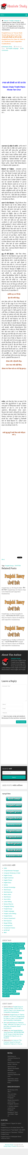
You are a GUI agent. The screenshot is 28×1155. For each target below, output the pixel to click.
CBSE (5, 868)
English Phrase (8, 880)
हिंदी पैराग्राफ (6, 991)
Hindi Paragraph (7, 974)
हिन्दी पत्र (13, 991)
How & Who (7, 899)
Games (6, 885)
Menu (2, 15)
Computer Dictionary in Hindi (12, 873)
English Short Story (8, 965)
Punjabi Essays (9, 565)
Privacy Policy (7, 1146)
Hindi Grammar (8, 892)
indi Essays (15, 977)
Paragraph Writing (9, 906)
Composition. (14, 955)
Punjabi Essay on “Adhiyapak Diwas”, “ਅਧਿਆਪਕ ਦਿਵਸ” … (11, 1137)
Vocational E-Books (9, 928)
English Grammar (8, 878)
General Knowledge (9, 887)
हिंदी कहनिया (6, 989)
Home (6, 20)
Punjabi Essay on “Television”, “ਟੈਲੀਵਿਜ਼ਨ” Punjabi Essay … (12, 1133)
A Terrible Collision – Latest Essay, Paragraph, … (13, 1108)
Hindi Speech (18, 974)
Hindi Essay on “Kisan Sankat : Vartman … (14, 1063)
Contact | (14, 1146)
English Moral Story (8, 960)
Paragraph (16, 979)
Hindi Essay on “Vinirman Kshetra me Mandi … (14, 1058)
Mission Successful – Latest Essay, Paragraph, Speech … (14, 1102)
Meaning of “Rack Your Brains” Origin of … (13, 1114)
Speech (15, 986)
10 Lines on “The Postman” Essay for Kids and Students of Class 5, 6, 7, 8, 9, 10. (13, 1042)
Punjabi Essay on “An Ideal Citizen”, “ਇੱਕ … (12, 1127)
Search (14, 777)
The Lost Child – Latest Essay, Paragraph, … (12, 1095)
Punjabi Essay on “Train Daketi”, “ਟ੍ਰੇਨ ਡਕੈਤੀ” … (13, 1130)
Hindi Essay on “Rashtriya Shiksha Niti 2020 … (14, 1074)
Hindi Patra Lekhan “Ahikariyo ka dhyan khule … (13, 1080)
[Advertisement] (14, 66)
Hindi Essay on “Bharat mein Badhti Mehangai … (13, 1068)
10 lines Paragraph (18, 948)
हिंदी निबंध (13, 989)
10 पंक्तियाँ (16, 951)
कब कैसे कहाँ (6, 930)
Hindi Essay (20, 970)
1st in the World (7, 943)
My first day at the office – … (13, 1090)
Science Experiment (9, 918)
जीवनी (5, 932)
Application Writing (15, 953)
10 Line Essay (7, 946)
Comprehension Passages (11, 870)
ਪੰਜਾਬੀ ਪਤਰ (6, 996)
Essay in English (7, 967)
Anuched (5, 953)
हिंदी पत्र (19, 989)
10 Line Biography (19, 943)
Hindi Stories (7, 897)
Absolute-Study (7, 46)
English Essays (8, 875)
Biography (6, 955)
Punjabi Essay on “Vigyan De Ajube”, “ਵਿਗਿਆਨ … (11, 1124)
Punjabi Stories (8, 916)
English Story (7, 882)
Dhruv (5, 1022)
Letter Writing (8, 901)
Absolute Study (9, 1144)
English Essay (7, 958)
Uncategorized (8, 925)
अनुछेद (20, 986)
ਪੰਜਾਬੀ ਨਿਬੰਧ (18, 565)
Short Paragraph (18, 984)
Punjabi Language (14, 20)
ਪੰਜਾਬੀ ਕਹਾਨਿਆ (7, 993)
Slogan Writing (8, 923)
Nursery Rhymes (8, 904)
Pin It (3, 559)
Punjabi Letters (7, 984)
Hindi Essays (7, 889)
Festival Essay (18, 967)
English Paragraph (8, 962)
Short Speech (8, 920)
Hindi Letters (7, 894)
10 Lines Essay (7, 948)
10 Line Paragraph (18, 946)
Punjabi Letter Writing (10, 913)
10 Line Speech (7, 951)
